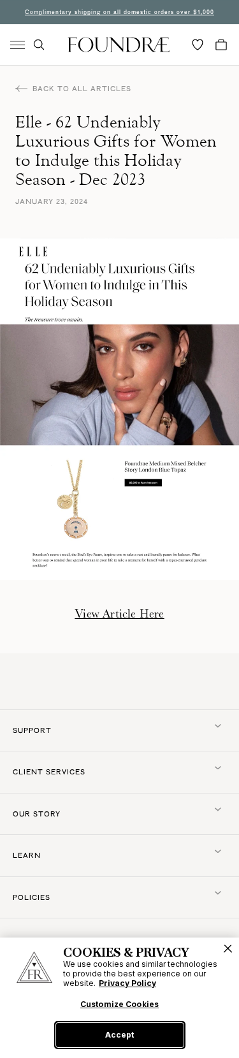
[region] (119, 998)
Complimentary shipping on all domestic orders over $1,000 (119, 11)
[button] (39, 44)
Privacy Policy (127, 983)
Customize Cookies (119, 1004)
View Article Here (119, 613)
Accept (119, 1035)
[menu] (17, 45)
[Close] (228, 949)
